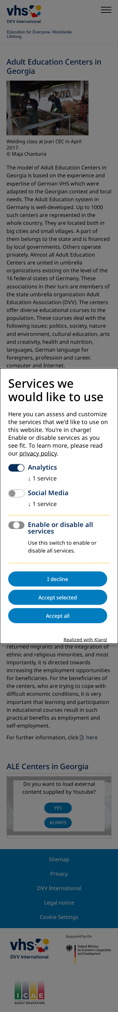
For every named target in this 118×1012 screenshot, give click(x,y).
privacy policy (38, 453)
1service (42, 478)
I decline (57, 578)
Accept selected (57, 597)
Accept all (57, 615)
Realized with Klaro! (85, 639)
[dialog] (59, 506)
